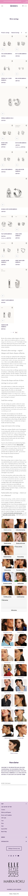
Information (4, 841)
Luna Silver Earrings (6, 169)
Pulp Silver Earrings (6, 234)
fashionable (5, 515)
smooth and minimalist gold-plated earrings (13, 513)
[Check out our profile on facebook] (9, 856)
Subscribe (24, 783)
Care (2, 820)
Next (16, 332)
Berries (3, 837)
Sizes (2, 823)
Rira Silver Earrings (20, 78)
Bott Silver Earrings (20, 53)
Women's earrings (5, 32)
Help (2, 804)
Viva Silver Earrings (6, 53)
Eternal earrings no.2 (7, 118)
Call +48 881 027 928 (6, 807)
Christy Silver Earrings (7, 300)
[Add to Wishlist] (12, 37)
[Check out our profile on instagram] (11, 856)
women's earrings (11, 515)
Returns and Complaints (6, 815)
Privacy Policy (20, 793)
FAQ (2, 826)
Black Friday (4, 831)
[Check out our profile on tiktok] (13, 856)
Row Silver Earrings (20, 143)
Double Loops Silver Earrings (9, 209)
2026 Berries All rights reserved (14, 889)
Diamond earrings (15, 32)
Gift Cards (3, 818)
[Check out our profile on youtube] (18, 856)
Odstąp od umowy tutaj (14, 848)
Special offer (4, 829)
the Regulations (10, 793)
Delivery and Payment (6, 812)
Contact (3, 809)
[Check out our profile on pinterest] (16, 856)
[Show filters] (26, 33)
